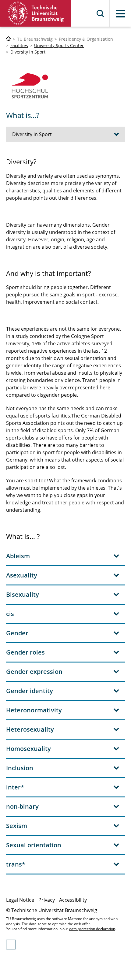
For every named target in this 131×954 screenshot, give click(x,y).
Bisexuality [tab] (22, 594)
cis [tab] (10, 614)
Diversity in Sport (27, 52)
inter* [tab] (15, 787)
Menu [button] (120, 13)
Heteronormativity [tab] (34, 710)
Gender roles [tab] (25, 652)
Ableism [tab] (18, 556)
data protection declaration (92, 928)
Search (100, 13)
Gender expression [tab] (34, 671)
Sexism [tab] (16, 826)
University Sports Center (59, 45)
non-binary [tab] (22, 806)
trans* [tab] (15, 864)
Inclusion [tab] (19, 768)
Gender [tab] (17, 633)
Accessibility (73, 899)
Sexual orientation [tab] (33, 845)
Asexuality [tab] (21, 575)
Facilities (19, 45)
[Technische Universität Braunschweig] (35, 13)
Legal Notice (20, 899)
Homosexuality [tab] (28, 748)
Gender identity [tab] (29, 691)
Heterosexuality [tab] (30, 729)
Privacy (46, 899)
